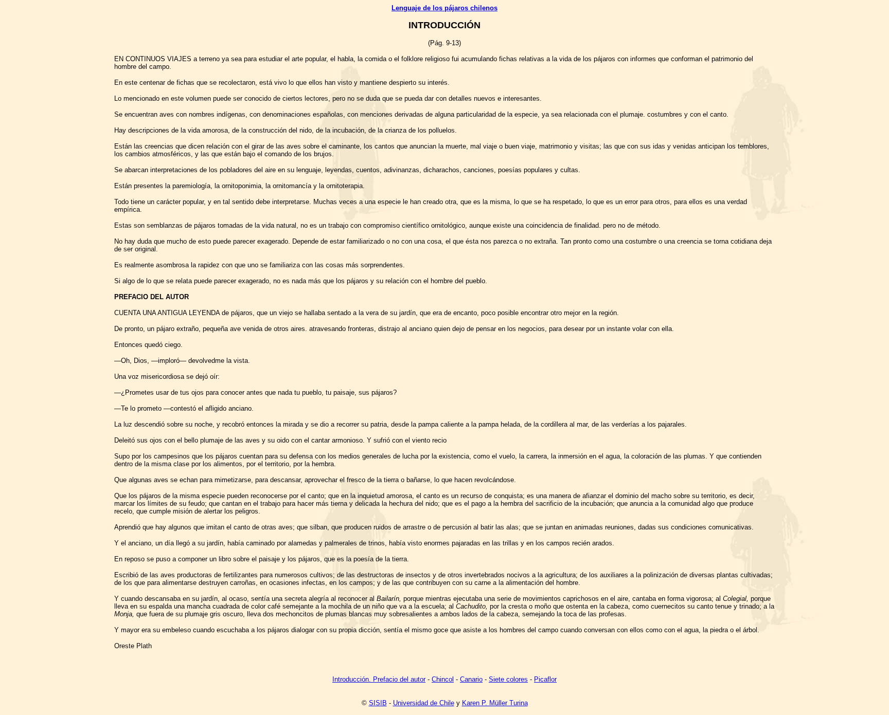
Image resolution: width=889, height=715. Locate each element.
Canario (471, 679)
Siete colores (508, 679)
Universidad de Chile (423, 703)
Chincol (443, 679)
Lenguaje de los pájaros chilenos (444, 8)
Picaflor (545, 679)
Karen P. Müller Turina (495, 703)
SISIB (378, 703)
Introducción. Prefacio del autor (378, 679)
